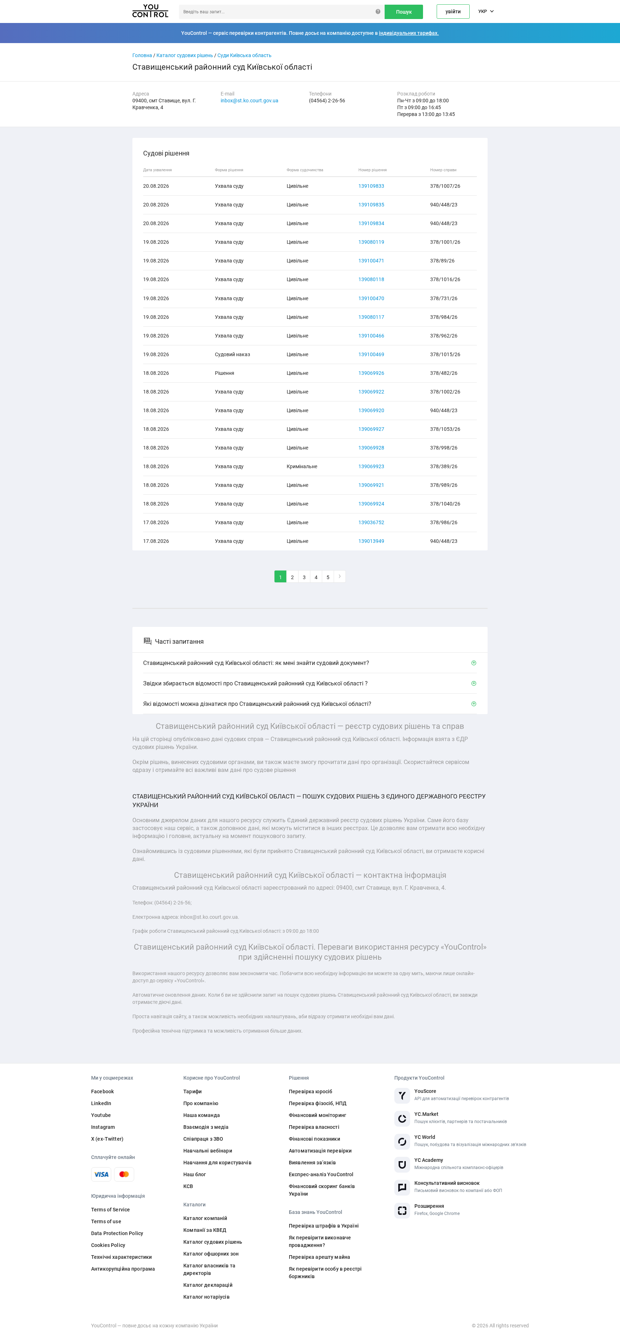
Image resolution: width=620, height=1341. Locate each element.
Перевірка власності (314, 1127)
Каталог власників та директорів (209, 1269)
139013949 (371, 541)
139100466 (371, 336)
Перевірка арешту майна (319, 1257)
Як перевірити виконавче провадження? (320, 1241)
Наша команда (201, 1115)
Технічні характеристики (121, 1257)
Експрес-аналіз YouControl (321, 1174)
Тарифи (192, 1091)
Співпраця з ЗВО (203, 1139)
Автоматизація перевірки (320, 1151)
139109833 (371, 186)
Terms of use (106, 1221)
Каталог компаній (205, 1218)
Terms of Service (110, 1209)
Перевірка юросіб (310, 1091)
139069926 (371, 373)
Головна (142, 55)
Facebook (102, 1091)
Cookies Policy (108, 1245)
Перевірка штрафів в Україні (324, 1226)
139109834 (371, 223)
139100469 (371, 354)
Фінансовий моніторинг (317, 1115)
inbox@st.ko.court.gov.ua (249, 100)
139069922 (371, 392)
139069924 (371, 504)
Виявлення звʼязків (312, 1162)
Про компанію (200, 1103)
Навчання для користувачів (217, 1162)
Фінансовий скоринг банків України (322, 1190)
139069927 (371, 429)
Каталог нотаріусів (206, 1297)
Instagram (103, 1127)
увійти (453, 11)
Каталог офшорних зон (211, 1254)
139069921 (371, 485)
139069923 (371, 466)
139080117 (371, 317)
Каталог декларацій (207, 1285)
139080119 (371, 242)
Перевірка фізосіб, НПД (318, 1103)
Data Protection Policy (117, 1233)
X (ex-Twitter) (107, 1139)
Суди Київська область (244, 55)
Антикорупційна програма (123, 1269)
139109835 (371, 205)
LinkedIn (101, 1103)
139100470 (371, 298)
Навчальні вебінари (207, 1151)
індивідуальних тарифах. (409, 33)
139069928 (371, 448)
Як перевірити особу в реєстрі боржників (325, 1272)
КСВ (188, 1186)
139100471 (371, 261)
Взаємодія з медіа (206, 1127)
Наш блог (194, 1174)
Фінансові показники (314, 1139)
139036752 (371, 522)
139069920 (371, 410)
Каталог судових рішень (184, 55)
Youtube (101, 1115)
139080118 (371, 279)
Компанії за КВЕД (204, 1230)
